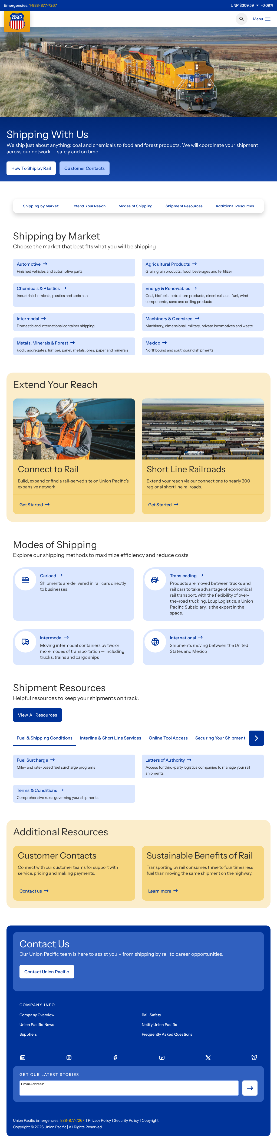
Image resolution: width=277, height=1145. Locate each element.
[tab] (44, 738)
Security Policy (126, 1120)
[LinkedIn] (22, 1058)
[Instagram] (69, 1058)
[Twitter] (208, 1058)
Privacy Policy (99, 1120)
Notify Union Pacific (159, 1024)
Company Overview (36, 1014)
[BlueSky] (254, 1058)
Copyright (150, 1120)
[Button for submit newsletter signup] (250, 1088)
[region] (252, 5)
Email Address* (32, 1084)
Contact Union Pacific (46, 971)
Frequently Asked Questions (167, 1034)
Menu (258, 18)
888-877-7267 (72, 1120)
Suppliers (28, 1034)
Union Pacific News (36, 1024)
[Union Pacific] (17, 21)
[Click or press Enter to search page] (241, 19)
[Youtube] (162, 1058)
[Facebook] (115, 1058)
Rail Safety (151, 1014)
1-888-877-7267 (43, 5)
